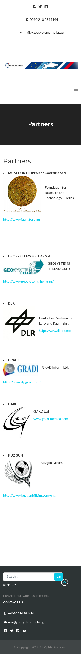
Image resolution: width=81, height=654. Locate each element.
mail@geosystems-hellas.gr (44, 32)
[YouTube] (23, 630)
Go (59, 576)
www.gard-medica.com (50, 418)
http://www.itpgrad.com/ (22, 382)
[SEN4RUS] (40, 65)
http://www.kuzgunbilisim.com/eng (29, 495)
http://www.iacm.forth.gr (21, 219)
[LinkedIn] (45, 6)
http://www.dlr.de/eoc (55, 330)
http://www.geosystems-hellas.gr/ (28, 281)
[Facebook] (34, 6)
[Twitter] (39, 6)
